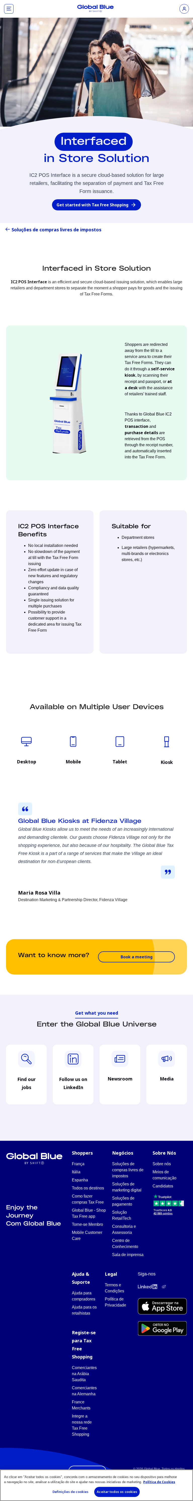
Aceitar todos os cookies (117, 1491)
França (78, 1164)
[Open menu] (9, 9)
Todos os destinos (88, 1188)
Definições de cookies (71, 1491)
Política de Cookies (159, 1482)
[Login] (184, 9)
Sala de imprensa (127, 1255)
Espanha (80, 1180)
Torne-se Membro (87, 1224)
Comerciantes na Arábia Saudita (84, 1374)
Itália (76, 1172)
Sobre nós (162, 1164)
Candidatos (163, 1186)
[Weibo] (163, 1286)
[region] (96, 1485)
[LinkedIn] (147, 1286)
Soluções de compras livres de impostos (56, 230)
